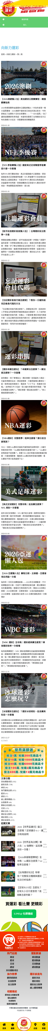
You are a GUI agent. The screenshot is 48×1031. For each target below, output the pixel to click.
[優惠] (12, 1024)
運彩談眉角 (33, 36)
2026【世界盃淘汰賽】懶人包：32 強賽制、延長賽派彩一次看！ (29, 846)
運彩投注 (15, 36)
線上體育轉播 (6, 799)
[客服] (43, 1024)
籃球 (3, 793)
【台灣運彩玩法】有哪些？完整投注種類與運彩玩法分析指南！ (29, 876)
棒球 (3, 788)
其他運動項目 (6, 782)
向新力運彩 (10, 54)
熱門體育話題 (23, 36)
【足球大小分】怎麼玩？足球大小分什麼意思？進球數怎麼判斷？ (29, 891)
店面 (35, 1028)
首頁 (3, 54)
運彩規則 (4, 817)
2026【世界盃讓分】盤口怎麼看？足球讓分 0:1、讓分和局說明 (30, 831)
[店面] (35, 1024)
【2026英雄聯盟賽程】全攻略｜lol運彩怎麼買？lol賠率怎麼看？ (29, 861)
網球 (3, 796)
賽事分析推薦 (6, 805)
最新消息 (7, 36)
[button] (23, 913)
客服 (44, 1028)
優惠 (12, 1028)
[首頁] (4, 1024)
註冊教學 (41, 36)
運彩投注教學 (6, 814)
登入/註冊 (24, 1028)
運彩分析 (4, 811)
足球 (3, 808)
